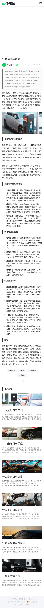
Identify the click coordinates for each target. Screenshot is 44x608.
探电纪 (9, 65)
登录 (40, 3)
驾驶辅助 (24, 346)
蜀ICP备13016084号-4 (16, 602)
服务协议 (29, 599)
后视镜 (32, 308)
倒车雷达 (5, 93)
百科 (17, 65)
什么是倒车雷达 (11, 59)
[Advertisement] (22, 31)
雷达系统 (9, 145)
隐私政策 (22, 599)
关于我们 (14, 599)
